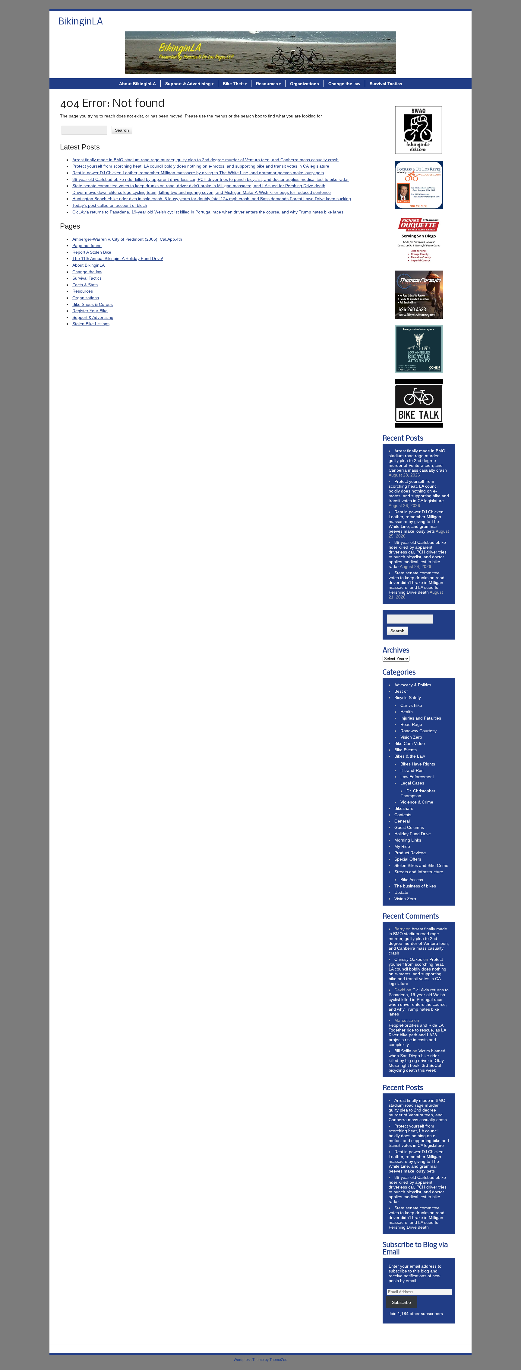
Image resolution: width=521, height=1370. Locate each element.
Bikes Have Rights (417, 764)
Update (401, 892)
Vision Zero (411, 737)
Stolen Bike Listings (90, 323)
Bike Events (405, 749)
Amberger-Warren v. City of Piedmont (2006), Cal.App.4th (127, 239)
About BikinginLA (137, 83)
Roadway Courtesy (418, 730)
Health (406, 711)
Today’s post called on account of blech (109, 205)
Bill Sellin (402, 1050)
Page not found (87, 245)
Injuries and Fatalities (420, 718)
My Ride (402, 846)
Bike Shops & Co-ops (92, 304)
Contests (402, 814)
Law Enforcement (417, 776)
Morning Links (407, 840)
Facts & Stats (85, 284)
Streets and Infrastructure (418, 871)
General (402, 821)
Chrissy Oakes (408, 959)
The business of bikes (415, 886)
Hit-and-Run (412, 770)
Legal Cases (412, 783)
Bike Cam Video (409, 743)
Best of (401, 691)
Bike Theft (233, 83)
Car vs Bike (411, 705)
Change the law (344, 83)
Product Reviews (410, 852)
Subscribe (401, 1302)
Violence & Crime (416, 802)
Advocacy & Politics (412, 684)
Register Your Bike (90, 310)
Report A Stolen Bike (91, 252)
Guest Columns (409, 827)
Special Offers (407, 859)
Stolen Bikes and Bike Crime (421, 865)
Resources (267, 83)
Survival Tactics (386, 83)
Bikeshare (403, 808)
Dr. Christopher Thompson (418, 793)
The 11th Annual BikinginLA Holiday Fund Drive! (117, 258)
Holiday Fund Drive (412, 833)
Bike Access (411, 879)
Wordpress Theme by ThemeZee (260, 1360)
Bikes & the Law (409, 756)
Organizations (304, 83)
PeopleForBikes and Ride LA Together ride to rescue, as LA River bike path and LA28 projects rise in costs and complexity (417, 1035)
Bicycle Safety (407, 697)
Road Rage (411, 724)
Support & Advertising (188, 83)
